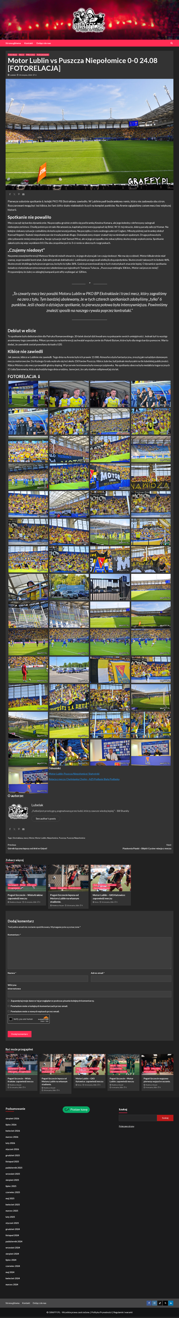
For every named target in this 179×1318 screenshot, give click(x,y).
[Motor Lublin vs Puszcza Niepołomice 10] (69, 448)
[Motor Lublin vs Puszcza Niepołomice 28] (151, 559)
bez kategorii (13, 885)
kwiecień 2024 (13, 1278)
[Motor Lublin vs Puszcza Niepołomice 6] (69, 421)
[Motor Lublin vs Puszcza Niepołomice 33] (28, 614)
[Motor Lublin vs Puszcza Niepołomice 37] (28, 641)
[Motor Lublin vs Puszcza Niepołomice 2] (69, 393)
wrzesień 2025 (13, 1174)
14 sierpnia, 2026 (108, 902)
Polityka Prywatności (101, 1312)
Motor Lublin (40, 838)
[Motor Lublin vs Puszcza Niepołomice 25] (28, 559)
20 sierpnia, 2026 (73, 905)
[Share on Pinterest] (19, 194)
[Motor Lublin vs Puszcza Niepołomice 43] (110, 669)
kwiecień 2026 (13, 1130)
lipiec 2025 (11, 1186)
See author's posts (46, 818)
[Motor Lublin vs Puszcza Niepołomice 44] (151, 669)
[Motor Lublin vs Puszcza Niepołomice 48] (151, 696)
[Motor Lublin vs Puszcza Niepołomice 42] (69, 669)
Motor (31, 838)
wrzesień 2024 (13, 1247)
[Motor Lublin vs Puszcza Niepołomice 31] (110, 586)
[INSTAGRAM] (154, 1303)
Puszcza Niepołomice (76, 838)
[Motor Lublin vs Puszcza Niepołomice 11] (110, 448)
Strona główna (13, 43)
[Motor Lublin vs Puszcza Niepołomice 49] (28, 724)
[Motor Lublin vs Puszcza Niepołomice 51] (110, 724)
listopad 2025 (12, 1161)
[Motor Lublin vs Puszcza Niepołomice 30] (69, 586)
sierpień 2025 (12, 1180)
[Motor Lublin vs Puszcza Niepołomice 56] (151, 752)
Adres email (98, 973)
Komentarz (14, 934)
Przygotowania (14, 888)
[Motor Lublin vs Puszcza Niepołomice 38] (69, 641)
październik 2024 (14, 1241)
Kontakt (28, 43)
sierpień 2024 (12, 1253)
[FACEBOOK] (149, 1303)
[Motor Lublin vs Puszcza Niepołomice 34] (69, 614)
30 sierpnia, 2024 (25, 75)
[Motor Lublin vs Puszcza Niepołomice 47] (110, 696)
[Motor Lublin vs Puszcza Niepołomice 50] (69, 724)
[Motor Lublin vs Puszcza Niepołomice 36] (151, 614)
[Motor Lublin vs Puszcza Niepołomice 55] (110, 752)
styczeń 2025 (12, 1223)
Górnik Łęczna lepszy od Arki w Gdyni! (27, 846)
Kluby (96, 885)
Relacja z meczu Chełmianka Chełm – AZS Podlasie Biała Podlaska (84, 779)
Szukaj (123, 1109)
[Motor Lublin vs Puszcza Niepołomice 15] (110, 476)
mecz (26, 838)
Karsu (97, 902)
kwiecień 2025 (13, 1204)
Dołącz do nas (43, 43)
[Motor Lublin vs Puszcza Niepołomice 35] (110, 614)
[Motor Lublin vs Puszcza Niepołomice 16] (151, 476)
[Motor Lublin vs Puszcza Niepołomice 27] (110, 559)
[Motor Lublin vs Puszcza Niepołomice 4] (151, 393)
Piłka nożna (30, 55)
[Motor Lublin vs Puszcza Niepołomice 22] (69, 531)
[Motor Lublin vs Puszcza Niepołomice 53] (28, 752)
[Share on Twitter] (14, 194)
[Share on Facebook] (10, 194)
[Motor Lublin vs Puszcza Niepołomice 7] (110, 421)
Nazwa (12, 973)
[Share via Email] (23, 194)
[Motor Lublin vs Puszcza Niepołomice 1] (28, 393)
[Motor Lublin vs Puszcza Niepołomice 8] (151, 421)
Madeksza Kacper (15, 902)
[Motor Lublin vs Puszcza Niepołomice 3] (110, 393)
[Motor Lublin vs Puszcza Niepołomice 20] (151, 503)
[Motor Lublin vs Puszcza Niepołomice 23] (110, 531)
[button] (28, 394)
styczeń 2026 (12, 1149)
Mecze (21, 55)
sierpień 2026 (12, 1118)
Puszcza (62, 838)
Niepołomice (52, 838)
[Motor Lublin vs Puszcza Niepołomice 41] (28, 669)
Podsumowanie (42, 55)
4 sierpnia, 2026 (151, 1087)
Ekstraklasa (18, 838)
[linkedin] (170, 1303)
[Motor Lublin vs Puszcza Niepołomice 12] (151, 448)
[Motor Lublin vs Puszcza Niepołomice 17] (28, 503)
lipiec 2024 (11, 1260)
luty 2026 (10, 1143)
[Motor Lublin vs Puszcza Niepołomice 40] (151, 641)
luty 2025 (10, 1217)
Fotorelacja (13, 55)
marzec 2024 (12, 1284)
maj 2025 (10, 1198)
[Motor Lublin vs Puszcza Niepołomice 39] (110, 641)
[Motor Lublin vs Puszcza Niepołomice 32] (151, 586)
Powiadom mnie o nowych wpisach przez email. (35, 1011)
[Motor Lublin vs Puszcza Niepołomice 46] (69, 696)
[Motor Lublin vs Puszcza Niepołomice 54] (69, 752)
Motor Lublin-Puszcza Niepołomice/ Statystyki (74, 773)
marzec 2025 (12, 1210)
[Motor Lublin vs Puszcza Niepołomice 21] (28, 531)
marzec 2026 (12, 1137)
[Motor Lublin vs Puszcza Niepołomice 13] (28, 476)
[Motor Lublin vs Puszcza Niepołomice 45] (28, 696)
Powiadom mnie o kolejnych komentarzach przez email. (39, 1006)
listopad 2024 (12, 1235)
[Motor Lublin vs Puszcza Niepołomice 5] (28, 421)
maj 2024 (10, 1272)
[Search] (171, 43)
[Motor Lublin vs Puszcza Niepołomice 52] (151, 724)
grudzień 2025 (13, 1155)
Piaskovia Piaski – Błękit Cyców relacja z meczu (147, 846)
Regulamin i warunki (123, 1312)
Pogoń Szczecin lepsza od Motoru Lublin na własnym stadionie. (64, 898)
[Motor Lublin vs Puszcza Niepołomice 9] (28, 448)
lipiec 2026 (11, 1124)
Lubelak (13, 75)
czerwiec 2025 (13, 1192)
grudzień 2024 (13, 1229)
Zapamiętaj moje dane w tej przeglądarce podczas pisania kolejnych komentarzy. (52, 1000)
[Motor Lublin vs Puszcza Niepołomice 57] (28, 779)
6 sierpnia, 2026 (117, 1087)
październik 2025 (14, 1167)
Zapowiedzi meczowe (101, 888)
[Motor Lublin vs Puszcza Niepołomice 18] (69, 503)
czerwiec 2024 (13, 1266)
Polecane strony (126, 1126)
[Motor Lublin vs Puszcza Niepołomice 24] (151, 531)
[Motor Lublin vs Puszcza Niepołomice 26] (69, 559)
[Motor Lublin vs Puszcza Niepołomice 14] (69, 476)
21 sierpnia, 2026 (30, 902)
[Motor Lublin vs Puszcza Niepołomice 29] (28, 586)
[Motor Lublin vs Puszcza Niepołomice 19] (110, 503)
